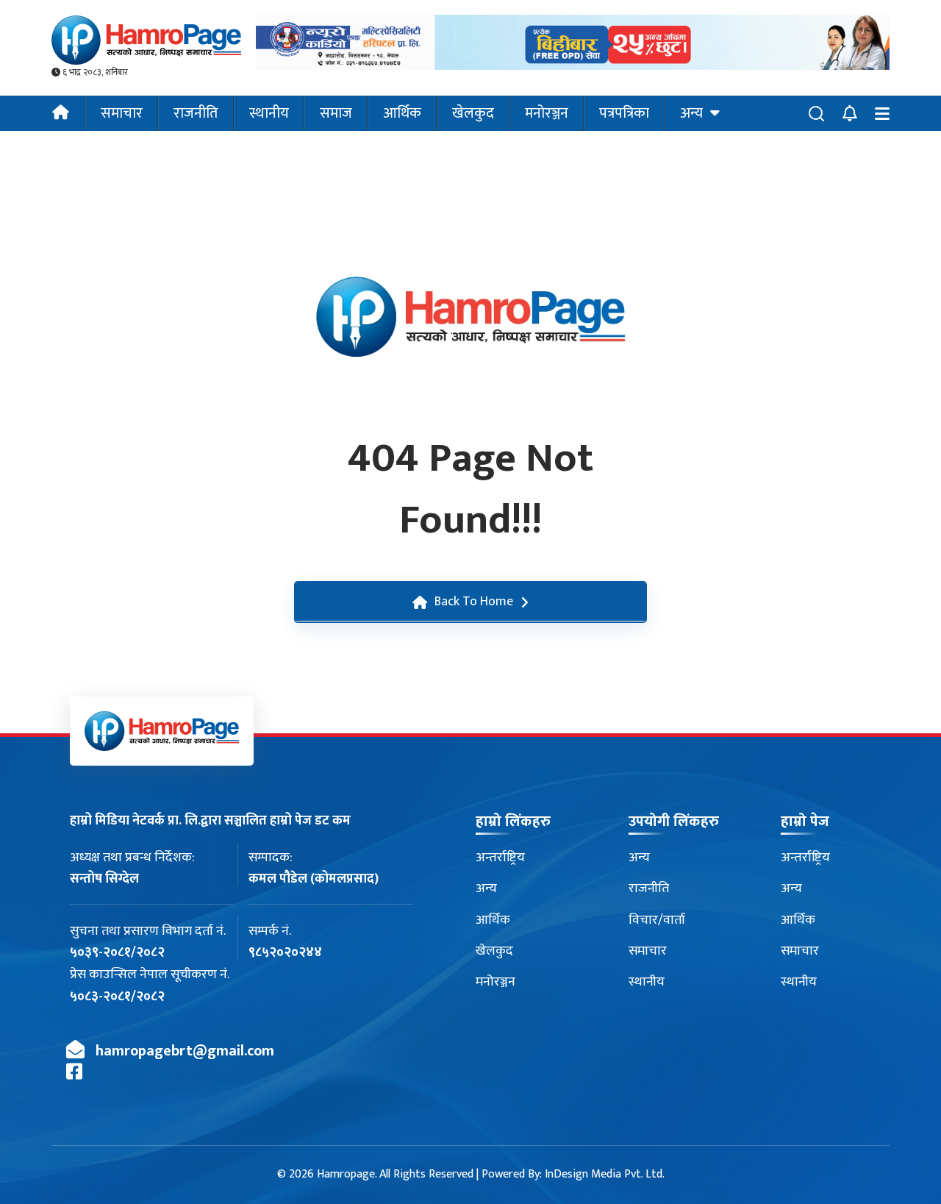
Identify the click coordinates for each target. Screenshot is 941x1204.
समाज (336, 113)
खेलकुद (473, 113)
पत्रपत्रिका (624, 113)
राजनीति (195, 113)
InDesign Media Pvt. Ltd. (605, 1174)
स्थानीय (269, 113)
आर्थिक (402, 113)
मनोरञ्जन (546, 113)
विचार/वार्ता (657, 920)
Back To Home (473, 602)
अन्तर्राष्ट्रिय (500, 858)
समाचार (122, 113)
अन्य (691, 113)
